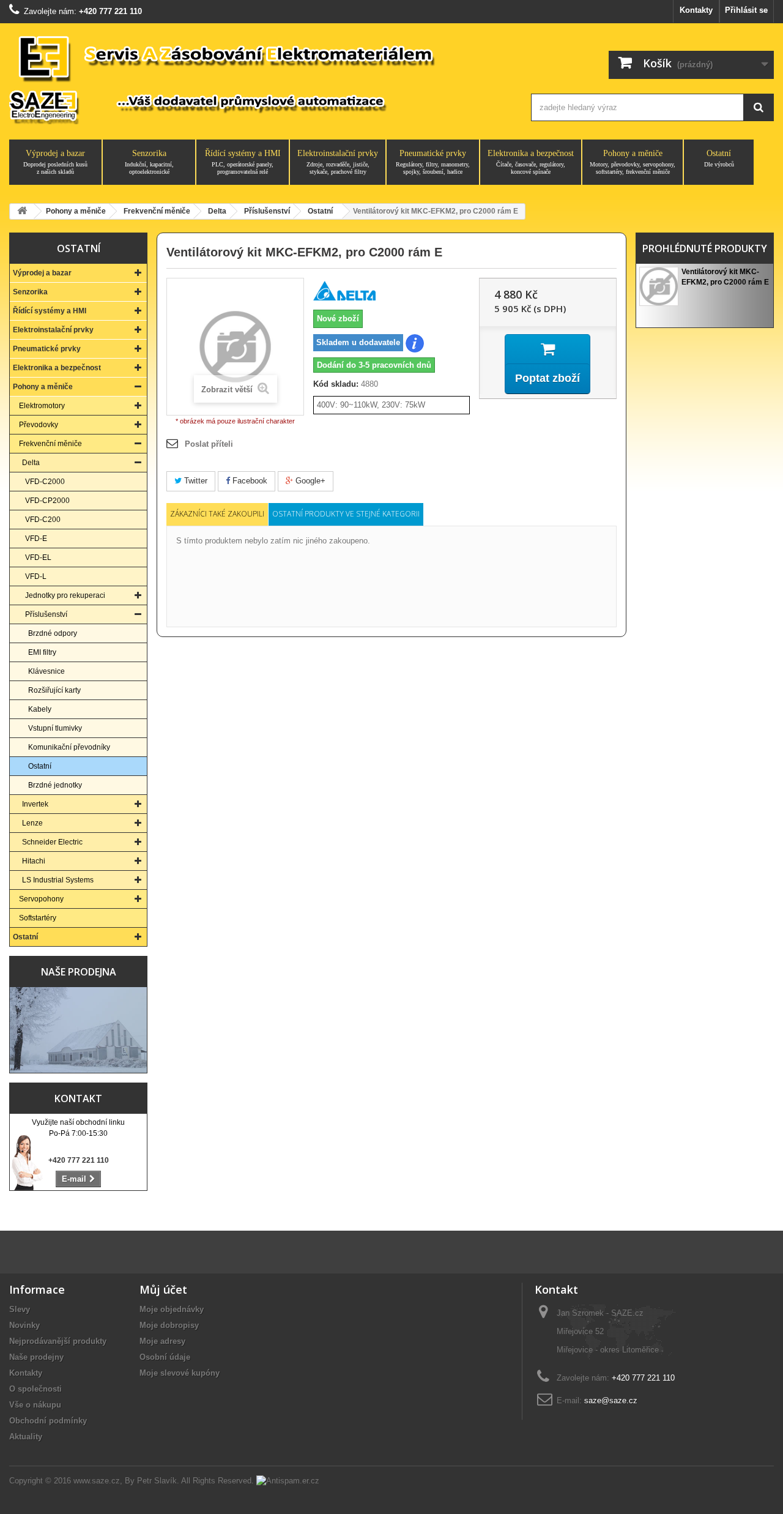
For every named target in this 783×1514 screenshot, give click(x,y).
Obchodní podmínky (48, 1420)
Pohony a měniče (632, 162)
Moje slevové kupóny (179, 1373)
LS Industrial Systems (58, 880)
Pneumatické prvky (433, 162)
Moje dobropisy (169, 1325)
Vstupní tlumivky (55, 728)
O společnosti (35, 1388)
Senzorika (149, 162)
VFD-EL (38, 557)
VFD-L (35, 576)
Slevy (19, 1309)
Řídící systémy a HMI (243, 162)
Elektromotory (42, 405)
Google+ (309, 480)
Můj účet (163, 1289)
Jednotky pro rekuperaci (65, 595)
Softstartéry (37, 918)
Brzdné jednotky (55, 785)
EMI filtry (42, 652)
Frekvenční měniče (50, 443)
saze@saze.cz (610, 1400)
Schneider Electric (52, 842)
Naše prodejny (36, 1357)
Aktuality (25, 1436)
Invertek (35, 804)
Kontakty (696, 10)
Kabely (39, 709)
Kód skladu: (335, 384)
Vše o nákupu (35, 1404)
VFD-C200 (43, 519)
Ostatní (719, 158)
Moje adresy (162, 1341)
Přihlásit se (746, 10)
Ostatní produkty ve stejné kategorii (346, 514)
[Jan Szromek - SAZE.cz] (258, 78)
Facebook (248, 480)
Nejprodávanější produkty (57, 1341)
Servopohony (41, 899)
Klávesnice (46, 671)
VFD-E (36, 538)
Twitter (194, 480)
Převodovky (38, 424)
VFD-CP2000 (47, 500)
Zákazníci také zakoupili (217, 514)
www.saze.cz (96, 1480)
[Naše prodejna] (78, 1030)
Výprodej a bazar (55, 162)
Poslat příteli (209, 444)
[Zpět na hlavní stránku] (22, 211)
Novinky (24, 1325)
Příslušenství (46, 614)
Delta (31, 462)
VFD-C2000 (45, 481)
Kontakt (78, 1098)
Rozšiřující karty (54, 690)
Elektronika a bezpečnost (531, 162)
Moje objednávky (171, 1309)
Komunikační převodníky (69, 747)
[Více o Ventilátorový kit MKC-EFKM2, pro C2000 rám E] (658, 286)
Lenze (32, 823)
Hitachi (33, 861)
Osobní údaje (164, 1357)
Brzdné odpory (52, 633)
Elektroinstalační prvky (337, 162)
